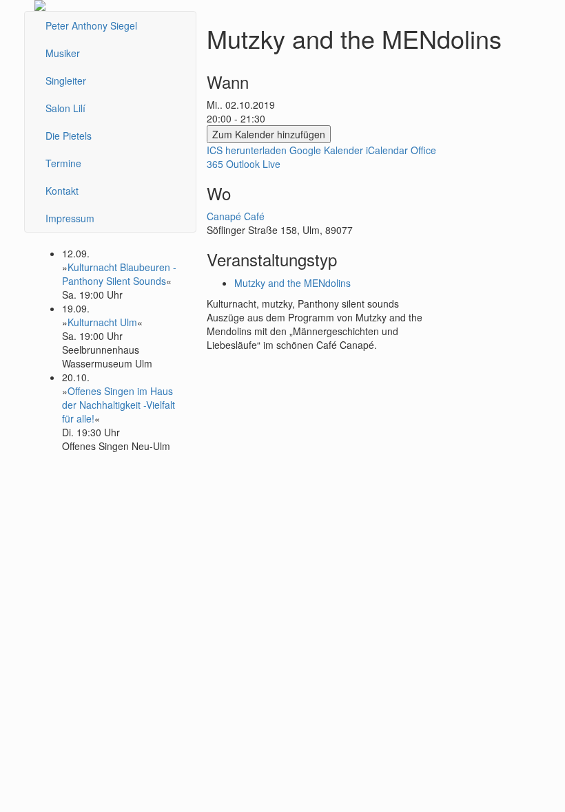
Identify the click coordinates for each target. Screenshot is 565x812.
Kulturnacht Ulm (102, 322)
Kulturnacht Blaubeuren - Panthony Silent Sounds (119, 274)
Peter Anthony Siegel (91, 25)
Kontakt (62, 190)
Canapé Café (236, 216)
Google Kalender (326, 150)
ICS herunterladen (247, 150)
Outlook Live (253, 164)
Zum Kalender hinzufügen (268, 134)
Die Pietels (68, 135)
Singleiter (65, 80)
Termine (63, 163)
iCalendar (387, 150)
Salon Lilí (65, 108)
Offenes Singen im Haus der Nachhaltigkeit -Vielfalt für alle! (118, 404)
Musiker (62, 53)
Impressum (69, 218)
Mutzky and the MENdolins (292, 283)
